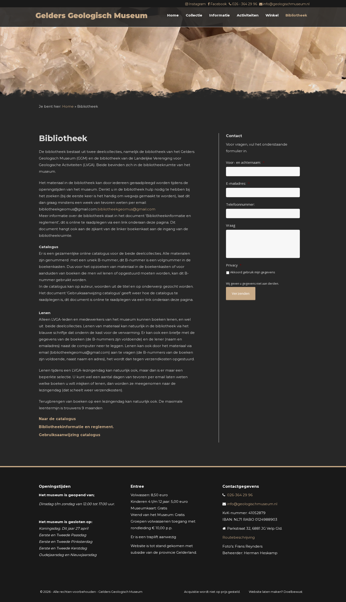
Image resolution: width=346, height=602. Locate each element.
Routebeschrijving (238, 537)
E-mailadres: (238, 183)
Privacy (233, 265)
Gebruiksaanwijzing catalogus (69, 435)
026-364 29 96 (240, 495)
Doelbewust (293, 592)
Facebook (218, 4)
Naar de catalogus (57, 419)
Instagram (197, 4)
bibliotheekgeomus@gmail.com (126, 209)
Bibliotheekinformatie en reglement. (76, 427)
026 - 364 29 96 (244, 4)
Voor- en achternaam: (245, 162)
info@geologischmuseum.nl (286, 4)
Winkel (272, 15)
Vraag (230, 225)
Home (173, 15)
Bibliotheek (296, 15)
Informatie (219, 15)
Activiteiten (247, 15)
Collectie (194, 15)
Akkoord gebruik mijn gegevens (252, 272)
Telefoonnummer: (240, 204)
